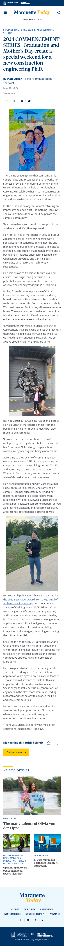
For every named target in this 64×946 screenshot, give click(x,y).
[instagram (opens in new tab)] (28, 920)
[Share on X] (14, 101)
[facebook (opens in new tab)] (21, 920)
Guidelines (29, 909)
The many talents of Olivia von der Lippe (29, 825)
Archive (15, 909)
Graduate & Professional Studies (28, 31)
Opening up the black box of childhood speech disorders (15, 870)
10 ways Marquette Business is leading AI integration (46, 862)
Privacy (53, 913)
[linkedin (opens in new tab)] (43, 920)
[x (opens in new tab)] (35, 920)
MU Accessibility (33, 913)
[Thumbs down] (57, 743)
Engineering (11, 30)
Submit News (46, 909)
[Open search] (59, 12)
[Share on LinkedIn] (22, 101)
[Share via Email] (29, 101)
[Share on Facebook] (7, 101)
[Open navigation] (5, 12)
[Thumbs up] (48, 743)
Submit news (14, 752)
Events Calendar (12, 913)
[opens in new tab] (17, 3)
